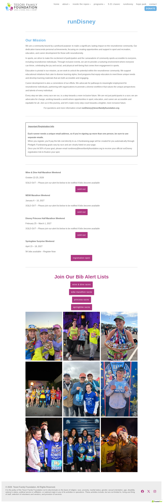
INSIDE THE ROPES (81, 4)
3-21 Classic (114, 4)
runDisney (128, 4)
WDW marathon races (81, 292)
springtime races (81, 307)
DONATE (150, 9)
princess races (81, 300)
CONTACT (153, 4)
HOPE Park (141, 4)
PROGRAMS (98, 4)
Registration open (81, 258)
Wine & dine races (81, 284)
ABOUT (65, 4)
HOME (56, 4)
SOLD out (81, 189)
